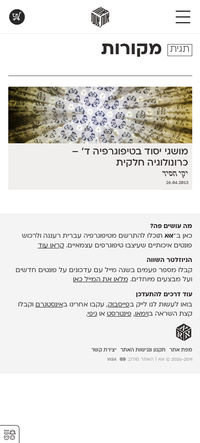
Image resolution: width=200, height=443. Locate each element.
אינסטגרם (49, 305)
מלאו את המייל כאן (100, 279)
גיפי (92, 314)
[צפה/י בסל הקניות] (17, 17)
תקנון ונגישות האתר (143, 350)
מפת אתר (180, 350)
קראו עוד (51, 246)
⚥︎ (9, 435)
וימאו (142, 314)
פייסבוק (119, 305)
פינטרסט (119, 314)
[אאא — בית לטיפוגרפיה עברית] (183, 332)
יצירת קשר (104, 350)
